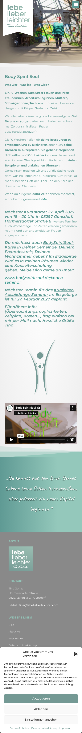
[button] (76, 654)
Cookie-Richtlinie (19, 728)
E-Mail (43, 199)
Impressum (65, 728)
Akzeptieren (41, 698)
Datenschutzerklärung (44, 728)
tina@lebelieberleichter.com (38, 605)
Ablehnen (41, 709)
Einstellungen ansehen (41, 719)
